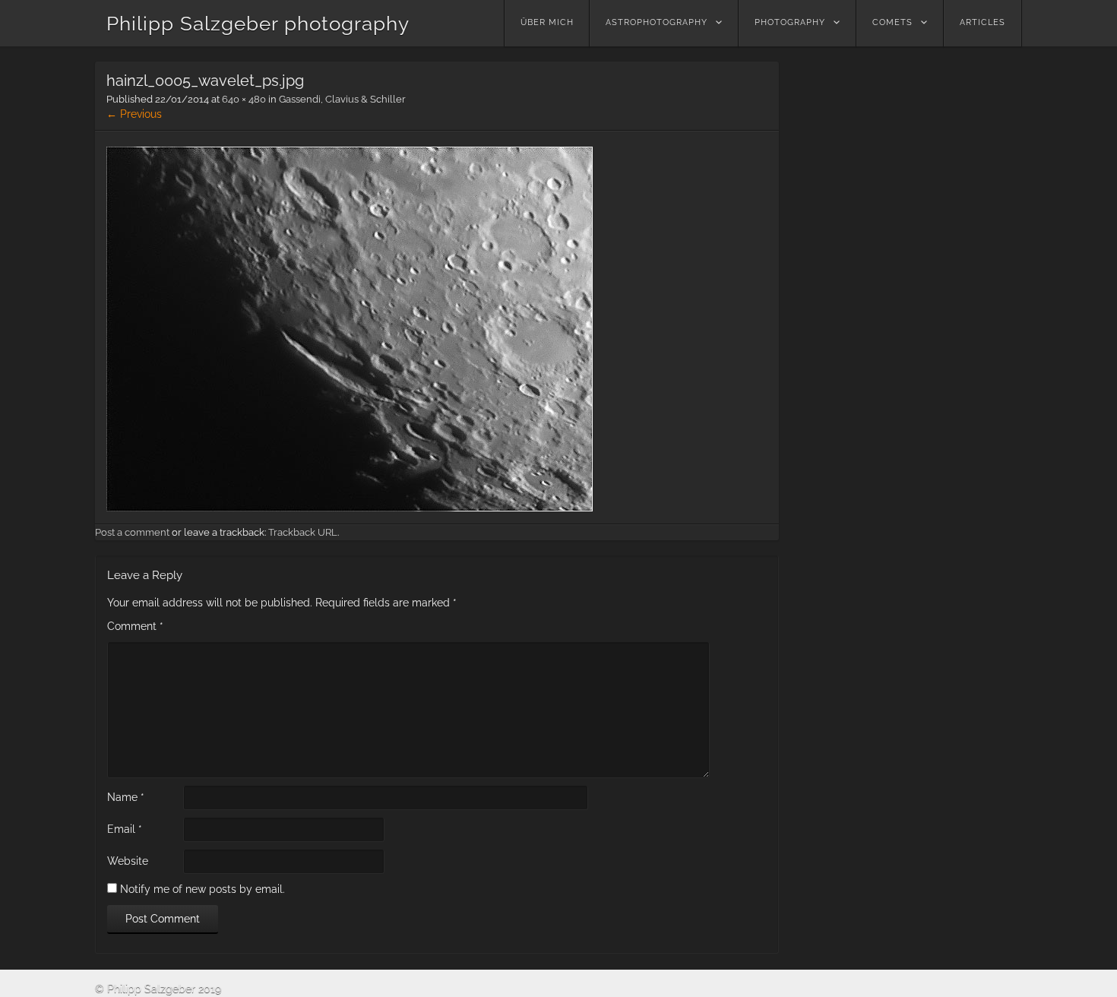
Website (127, 861)
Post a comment (132, 532)
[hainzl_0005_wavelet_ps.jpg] (349, 508)
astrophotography (656, 22)
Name (125, 797)
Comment (135, 626)
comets (892, 22)
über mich (547, 22)
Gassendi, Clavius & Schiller (342, 99)
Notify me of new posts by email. (202, 889)
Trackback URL (302, 532)
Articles (982, 22)
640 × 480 (244, 99)
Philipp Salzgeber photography (258, 23)
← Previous (134, 114)
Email (124, 829)
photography (790, 22)
